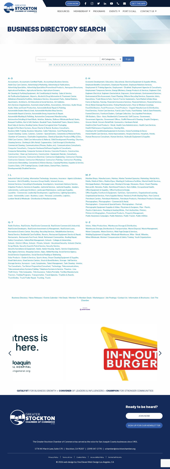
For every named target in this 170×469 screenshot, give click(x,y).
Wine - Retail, (135, 234)
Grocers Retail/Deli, (106, 122)
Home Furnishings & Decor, (136, 131)
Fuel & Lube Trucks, (123, 111)
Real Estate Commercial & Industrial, (65, 226)
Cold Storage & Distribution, (64, 142)
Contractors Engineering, (55, 157)
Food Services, (91, 111)
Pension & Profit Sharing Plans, (136, 196)
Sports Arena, (42, 257)
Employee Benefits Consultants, (98, 85)
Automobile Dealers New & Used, (21, 111)
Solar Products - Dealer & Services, (22, 257)
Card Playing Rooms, (65, 131)
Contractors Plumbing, (72, 160)
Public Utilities (141, 216)
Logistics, (66, 196)
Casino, (24, 134)
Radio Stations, (14, 226)
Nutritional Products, (117, 187)
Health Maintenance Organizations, (99, 128)
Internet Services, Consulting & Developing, (25, 184)
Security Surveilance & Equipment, (22, 249)
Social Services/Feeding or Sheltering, (46, 255)
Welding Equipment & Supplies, (98, 234)
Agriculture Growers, (51, 90)
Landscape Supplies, (65, 190)
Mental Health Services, (151, 181)
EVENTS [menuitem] (113, 11)
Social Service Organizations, (19, 255)
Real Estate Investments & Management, (44, 229)
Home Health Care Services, (97, 134)
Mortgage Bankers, (93, 184)
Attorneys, (66, 105)
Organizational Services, (95, 196)
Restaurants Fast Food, (28, 237)
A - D (10, 78)
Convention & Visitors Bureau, (41, 163)
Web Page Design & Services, (125, 231)
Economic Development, (95, 82)
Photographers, (92, 201)
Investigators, (48, 184)
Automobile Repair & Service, (19, 113)
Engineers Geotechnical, (111, 93)
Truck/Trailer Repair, (28, 278)
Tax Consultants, (15, 266)
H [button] (72, 65)
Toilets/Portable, (53, 272)
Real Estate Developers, (17, 229)
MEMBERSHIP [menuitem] (81, 11)
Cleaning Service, (14, 142)
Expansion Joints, (153, 96)
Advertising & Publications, (59, 85)
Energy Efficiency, (119, 90)
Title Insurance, (39, 272)
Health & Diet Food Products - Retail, (101, 125)
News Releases (35, 298)
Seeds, (38, 249)
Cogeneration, (46, 142)
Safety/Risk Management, (34, 240)
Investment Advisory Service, (66, 184)
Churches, (80, 139)
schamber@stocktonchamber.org (120, 448)
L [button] (82, 65)
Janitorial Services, (48, 187)
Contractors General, (16, 160)
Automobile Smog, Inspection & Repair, (47, 113)
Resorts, (45, 234)
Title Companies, (25, 272)
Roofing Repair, (71, 237)
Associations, (56, 105)
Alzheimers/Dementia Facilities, (20, 99)
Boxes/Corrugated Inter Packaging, (53, 125)
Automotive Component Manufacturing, (51, 116)
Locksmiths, (57, 196)
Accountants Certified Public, (31, 82)
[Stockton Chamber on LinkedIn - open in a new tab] (105, 3)
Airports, (33, 96)
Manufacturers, (105, 178)
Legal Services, (54, 193)
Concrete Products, (59, 151)
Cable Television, (49, 131)
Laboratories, (13, 190)
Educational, (120, 82)
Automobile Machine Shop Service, (49, 111)
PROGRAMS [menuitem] (99, 11)
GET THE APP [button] (138, 3)
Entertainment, (136, 93)
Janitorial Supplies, (63, 187)
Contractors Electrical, (36, 157)
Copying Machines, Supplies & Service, (68, 163)
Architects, (23, 102)
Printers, (143, 210)
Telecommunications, (70, 266)
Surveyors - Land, (29, 263)
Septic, (58, 249)
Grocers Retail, (91, 122)
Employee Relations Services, (140, 85)
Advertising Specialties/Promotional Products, (45, 87)
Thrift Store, (13, 272)
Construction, (73, 151)
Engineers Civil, (155, 90)
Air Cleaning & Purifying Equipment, (22, 93)
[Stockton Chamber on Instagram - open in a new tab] (92, 3)
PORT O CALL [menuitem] (129, 11)
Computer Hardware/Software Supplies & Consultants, (49, 148)
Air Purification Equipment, (18, 96)
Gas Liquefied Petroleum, (142, 113)
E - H (88, 78)
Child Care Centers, (15, 139)
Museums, (135, 184)
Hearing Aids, (119, 128)
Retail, (40, 237)
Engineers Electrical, (93, 93)
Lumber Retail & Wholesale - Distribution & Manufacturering (32, 198)
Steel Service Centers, (31, 260)
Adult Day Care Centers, (17, 85)
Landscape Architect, (27, 190)
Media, (88, 181)
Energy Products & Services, (137, 90)
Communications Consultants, (69, 145)
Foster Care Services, (106, 111)
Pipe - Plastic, (144, 207)
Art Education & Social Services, (41, 102)
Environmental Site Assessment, (98, 96)
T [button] (103, 65)
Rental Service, (14, 234)
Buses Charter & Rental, (41, 128)
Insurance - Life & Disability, (19, 181)
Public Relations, (116, 216)
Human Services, (117, 137)
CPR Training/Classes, (29, 166)
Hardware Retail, (131, 122)
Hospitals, (145, 134)
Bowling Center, (32, 125)
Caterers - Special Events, (46, 134)
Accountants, (13, 82)
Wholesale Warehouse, (120, 234)
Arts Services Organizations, (19, 105)
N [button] (87, 65)
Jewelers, (75, 187)
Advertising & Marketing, (38, 85)
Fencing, (103, 102)
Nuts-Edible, (132, 187)
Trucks (48, 278)
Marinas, (115, 178)
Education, (110, 82)
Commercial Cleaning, (16, 145)
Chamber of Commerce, (17, 137)
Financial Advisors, (139, 102)
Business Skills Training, (17, 131)
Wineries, (144, 234)
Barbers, (36, 122)
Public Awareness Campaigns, (97, 216)
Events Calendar (51, 298)
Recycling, (35, 231)
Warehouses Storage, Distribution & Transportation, (107, 229)
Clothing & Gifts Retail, (31, 142)
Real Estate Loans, (67, 229)
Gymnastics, (119, 122)
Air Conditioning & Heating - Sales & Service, (54, 93)
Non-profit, (90, 187)
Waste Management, (150, 229)
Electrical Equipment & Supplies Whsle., (141, 82)
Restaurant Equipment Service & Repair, (65, 234)
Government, (145, 116)
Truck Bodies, (13, 278)
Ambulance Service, (41, 99)
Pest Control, (154, 196)
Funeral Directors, (93, 113)
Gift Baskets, (91, 116)
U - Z (88, 222)
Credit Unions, (44, 166)
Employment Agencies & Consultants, (147, 87)
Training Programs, (23, 275)
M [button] (85, 65)
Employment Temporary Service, (99, 90)
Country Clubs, (14, 166)
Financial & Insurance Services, (119, 102)
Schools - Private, (36, 243)
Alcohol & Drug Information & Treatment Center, (57, 96)
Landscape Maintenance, (46, 190)
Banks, (77, 119)
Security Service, (53, 246)
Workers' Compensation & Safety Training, (117, 237)
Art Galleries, (59, 102)
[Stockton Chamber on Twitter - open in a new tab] (98, 3)
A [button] (54, 65)
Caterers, (31, 134)
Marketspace (98, 298)
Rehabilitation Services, (64, 231)
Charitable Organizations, (37, 137)
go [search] (129, 59)
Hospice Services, (133, 134)
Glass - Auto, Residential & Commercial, (112, 116)
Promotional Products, (115, 213)
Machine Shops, (92, 178)
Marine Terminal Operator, (129, 178)
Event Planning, (117, 96)
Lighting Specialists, (68, 193)
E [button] (64, 65)
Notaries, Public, (101, 187)
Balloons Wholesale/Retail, (63, 119)
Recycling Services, (47, 231)
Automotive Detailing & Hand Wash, (22, 119)
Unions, (88, 226)
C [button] (59, 65)
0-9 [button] (50, 65)
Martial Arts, (155, 178)
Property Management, (134, 213)
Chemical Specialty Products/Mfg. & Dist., (64, 137)
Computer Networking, (17, 151)
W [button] (111, 65)
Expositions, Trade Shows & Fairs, (99, 99)
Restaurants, (13, 237)
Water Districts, (107, 231)
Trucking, (40, 278)
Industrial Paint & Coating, (18, 178)
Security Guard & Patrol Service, (33, 246)
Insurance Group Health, (40, 181)
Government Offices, (112, 119)
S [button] (101, 65)
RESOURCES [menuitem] (63, 11)
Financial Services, (154, 102)
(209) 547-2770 (94, 448)
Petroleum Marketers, (110, 198)
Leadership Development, (38, 193)
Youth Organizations (143, 237)
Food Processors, (108, 108)
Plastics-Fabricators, (94, 210)
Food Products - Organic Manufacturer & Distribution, (137, 108)
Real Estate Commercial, (40, 226)
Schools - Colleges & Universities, (58, 240)
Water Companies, (93, 231)
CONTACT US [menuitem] (147, 11)
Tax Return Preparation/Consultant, (36, 266)
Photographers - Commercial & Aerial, (114, 201)
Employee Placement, (119, 85)
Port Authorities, (132, 210)
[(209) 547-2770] (118, 3)
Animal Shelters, (71, 99)
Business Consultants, (60, 128)
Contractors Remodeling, (18, 163)
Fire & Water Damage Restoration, (99, 105)
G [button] (70, 65)
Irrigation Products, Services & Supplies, (24, 187)
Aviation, (40, 119)
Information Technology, (39, 178)
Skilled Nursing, (52, 252)
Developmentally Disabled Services (22, 168)
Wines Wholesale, (93, 237)
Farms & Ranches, (93, 102)
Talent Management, (55, 263)
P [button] (93, 65)
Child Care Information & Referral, (37, 139)
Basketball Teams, (59, 122)
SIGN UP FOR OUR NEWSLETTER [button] (144, 425)
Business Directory (19, 298)
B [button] (56, 65)
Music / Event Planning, (148, 184)
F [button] (67, 65)
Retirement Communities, (54, 237)
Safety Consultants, (16, 240)
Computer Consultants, (17, 148)
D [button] (62, 65)
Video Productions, (99, 226)
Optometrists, (132, 193)
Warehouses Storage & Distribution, (122, 226)
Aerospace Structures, (74, 87)
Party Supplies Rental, (114, 196)
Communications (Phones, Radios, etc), (41, 145)
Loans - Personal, (45, 196)
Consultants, (72, 154)
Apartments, (13, 102)
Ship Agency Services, (16, 252)
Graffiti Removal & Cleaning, (132, 119)
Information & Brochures (139, 298)
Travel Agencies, (51, 275)
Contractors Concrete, (17, 157)
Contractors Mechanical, (35, 160)
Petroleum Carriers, (93, 198)
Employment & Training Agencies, (99, 87)
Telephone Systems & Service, (51, 269)
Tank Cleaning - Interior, (73, 263)
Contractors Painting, (54, 160)
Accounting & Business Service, (56, 82)
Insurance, (54, 178)
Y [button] (116, 65)
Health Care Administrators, (127, 125)
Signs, (43, 252)
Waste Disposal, (134, 229)
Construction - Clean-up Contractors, (23, 154)
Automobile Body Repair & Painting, (51, 108)
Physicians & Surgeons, (130, 207)
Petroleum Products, (128, 198)
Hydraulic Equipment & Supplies (137, 137)
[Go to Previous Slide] (10, 353)
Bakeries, (48, 119)
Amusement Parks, (57, 99)
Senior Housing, (48, 249)
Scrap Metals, (13, 246)
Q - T (10, 222)
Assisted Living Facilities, (40, 105)
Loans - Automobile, (16, 196)
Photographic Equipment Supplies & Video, (103, 207)
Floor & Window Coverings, (143, 105)
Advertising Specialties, (17, 87)
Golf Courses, (134, 116)
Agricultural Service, (35, 90)
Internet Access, (57, 181)
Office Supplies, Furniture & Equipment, (101, 193)
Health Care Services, (147, 125)
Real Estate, (25, 226)
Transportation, (38, 275)
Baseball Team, (46, 122)
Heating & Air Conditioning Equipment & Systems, (105, 131)
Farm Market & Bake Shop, (146, 99)
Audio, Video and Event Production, (22, 108)
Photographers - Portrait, (132, 204)
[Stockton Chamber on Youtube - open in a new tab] (111, 3)
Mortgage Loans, (108, 184)
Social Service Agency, (67, 252)
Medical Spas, (109, 181)
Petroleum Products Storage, (149, 198)
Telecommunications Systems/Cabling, (23, 269)
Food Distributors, (93, 108)
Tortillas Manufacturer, (69, 272)
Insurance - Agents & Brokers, (70, 178)
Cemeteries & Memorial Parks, (69, 134)
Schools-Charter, (74, 243)
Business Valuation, (34, 131)
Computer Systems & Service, (39, 151)
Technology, (56, 266)
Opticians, (122, 193)
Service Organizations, (70, 249)
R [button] (98, 65)
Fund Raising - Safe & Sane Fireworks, (146, 111)
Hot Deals (63, 298)
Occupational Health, (145, 187)
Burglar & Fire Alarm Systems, (20, 128)
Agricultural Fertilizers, (17, 90)
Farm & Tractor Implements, (124, 99)
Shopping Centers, (33, 252)
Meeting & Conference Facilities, (128, 181)
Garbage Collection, (123, 113)
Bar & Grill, (27, 122)
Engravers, (125, 93)
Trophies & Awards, (66, 275)
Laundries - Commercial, (17, 193)
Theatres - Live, (70, 269)
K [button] (79, 65)
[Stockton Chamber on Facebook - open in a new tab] (85, 3)
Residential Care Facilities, (31, 234)
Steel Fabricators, (15, 260)
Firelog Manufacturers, (123, 105)
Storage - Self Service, (68, 260)
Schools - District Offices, (18, 243)
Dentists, (65, 166)
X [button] (114, 65)
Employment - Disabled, (122, 87)
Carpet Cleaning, (14, 134)
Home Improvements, (117, 134)
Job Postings (111, 298)
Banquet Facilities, (15, 122)
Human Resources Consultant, (98, 137)
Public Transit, (129, 216)
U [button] (106, 65)
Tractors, (12, 275)
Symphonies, (41, 263)
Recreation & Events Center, (19, 231)
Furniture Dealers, (108, 113)
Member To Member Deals (80, 298)
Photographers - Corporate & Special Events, (103, 204)
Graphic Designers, (151, 119)
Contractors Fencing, (74, 157)
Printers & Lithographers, (96, 213)
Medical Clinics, (98, 181)
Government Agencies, (94, 119)
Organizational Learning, (148, 193)
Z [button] (119, 65)
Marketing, (145, 178)
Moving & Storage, (122, 184)
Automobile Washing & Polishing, (21, 116)
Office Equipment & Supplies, (97, 190)
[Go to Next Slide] (160, 353)
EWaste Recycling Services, (135, 96)
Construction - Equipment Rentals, (52, 154)
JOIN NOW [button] (72, 3)
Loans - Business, (31, 196)
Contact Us (122, 298)
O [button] (90, 65)
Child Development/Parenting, (63, 139)
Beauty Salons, (73, 122)
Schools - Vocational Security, (55, 243)
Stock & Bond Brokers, (50, 260)
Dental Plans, (55, 166)
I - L (9, 175)
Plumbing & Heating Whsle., (114, 210)
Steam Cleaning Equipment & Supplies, (63, 257)
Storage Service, (14, 263)
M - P (88, 175)
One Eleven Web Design (88, 462)
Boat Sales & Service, (16, 125)
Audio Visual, (76, 105)
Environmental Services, (152, 93)
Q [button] (95, 65)
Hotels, (152, 134)
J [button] (77, 65)
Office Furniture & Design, (119, 190)
